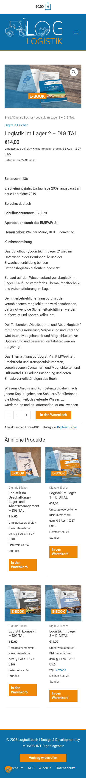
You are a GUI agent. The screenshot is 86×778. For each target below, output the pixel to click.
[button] (74, 72)
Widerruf (45, 768)
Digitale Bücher (23, 117)
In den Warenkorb (53, 415)
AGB (31, 768)
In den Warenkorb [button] (19, 565)
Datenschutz (65, 768)
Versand (61, 670)
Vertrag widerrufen (43, 758)
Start (8, 117)
